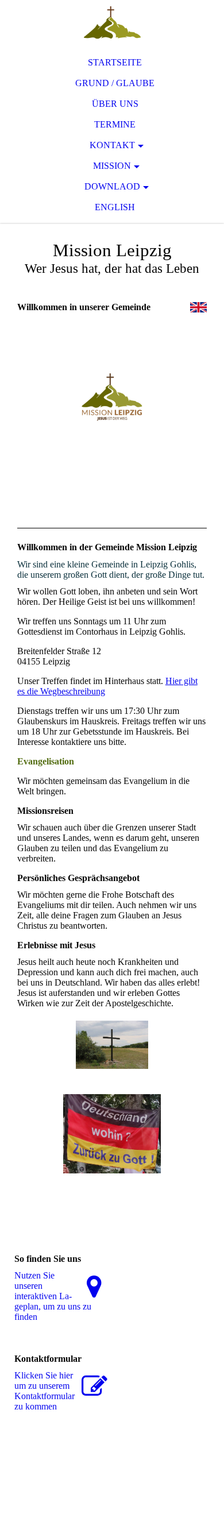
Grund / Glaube (115, 83)
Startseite (115, 62)
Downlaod (112, 186)
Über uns (115, 104)
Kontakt (112, 145)
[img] (112, 23)
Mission (112, 166)
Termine (115, 124)
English (115, 207)
